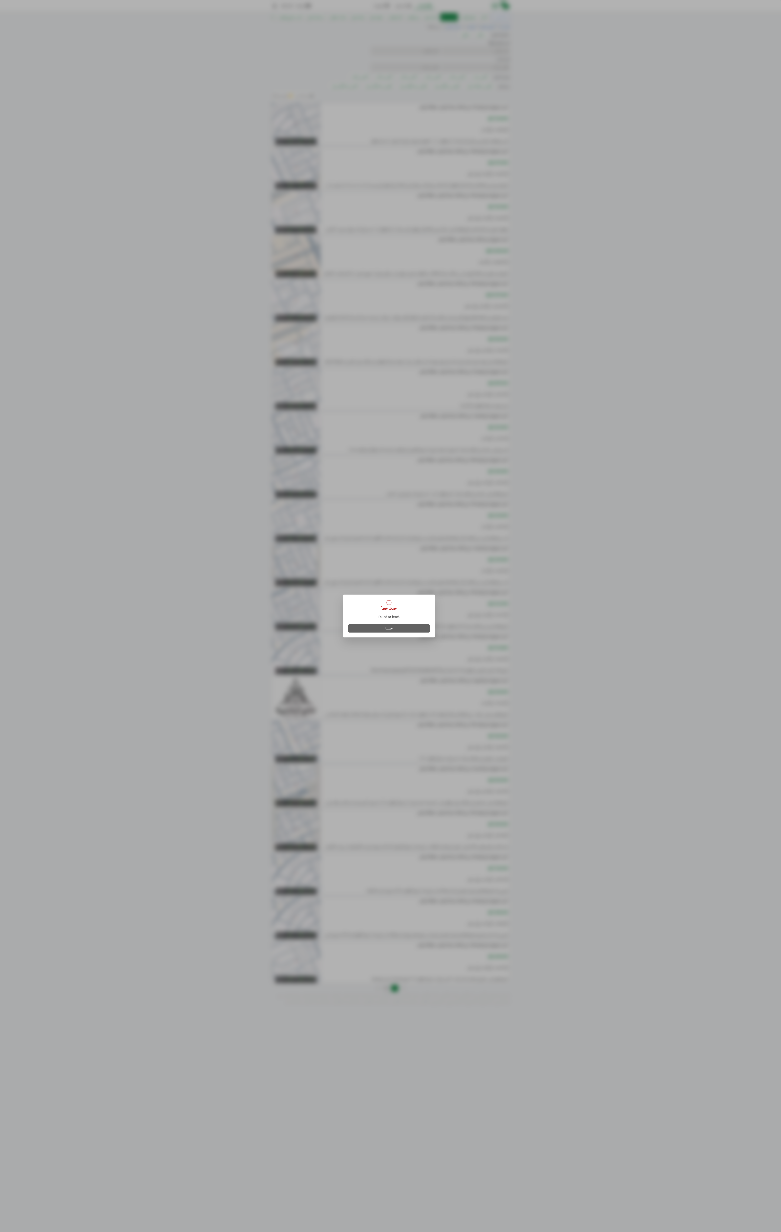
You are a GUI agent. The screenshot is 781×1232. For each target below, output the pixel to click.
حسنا (389, 628)
